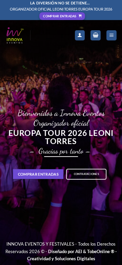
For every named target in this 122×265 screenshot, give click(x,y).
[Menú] (111, 35)
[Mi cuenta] (80, 35)
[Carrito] (95, 35)
